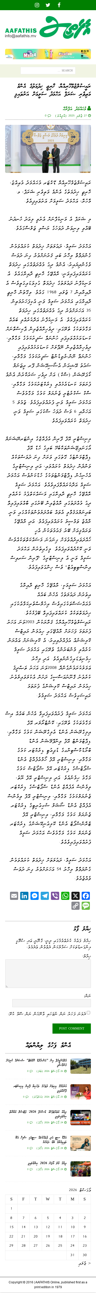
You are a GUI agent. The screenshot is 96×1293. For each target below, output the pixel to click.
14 (23, 1227)
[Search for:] (48, 71)
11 (60, 1227)
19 (48, 1236)
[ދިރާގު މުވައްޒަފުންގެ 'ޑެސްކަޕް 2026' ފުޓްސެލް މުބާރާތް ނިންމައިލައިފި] (80, 1117)
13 (36, 1227)
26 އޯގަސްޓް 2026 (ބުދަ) (49, 1071)
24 (72, 1245)
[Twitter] (48, 5)
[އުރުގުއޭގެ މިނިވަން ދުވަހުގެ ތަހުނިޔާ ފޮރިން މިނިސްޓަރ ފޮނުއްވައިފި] (80, 1091)
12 (48, 1227)
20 (36, 1236)
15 (11, 1227)
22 (11, 1236)
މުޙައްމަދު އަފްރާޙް (74, 109)
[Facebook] (59, 5)
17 (72, 1236)
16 (84, 1236)
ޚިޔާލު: (86, 956)
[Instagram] (37, 5)
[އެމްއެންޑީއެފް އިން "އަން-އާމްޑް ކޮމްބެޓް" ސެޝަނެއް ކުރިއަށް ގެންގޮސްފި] (80, 1066)
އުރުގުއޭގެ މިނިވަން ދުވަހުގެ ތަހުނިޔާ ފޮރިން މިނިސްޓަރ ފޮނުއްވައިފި (40, 1089)
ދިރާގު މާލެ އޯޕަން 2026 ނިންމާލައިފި (47, 1163)
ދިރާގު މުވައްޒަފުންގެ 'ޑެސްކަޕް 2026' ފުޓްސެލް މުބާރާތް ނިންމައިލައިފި (38, 1114)
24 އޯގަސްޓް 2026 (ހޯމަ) (49, 1122)
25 (60, 1245)
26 (48, 1245)
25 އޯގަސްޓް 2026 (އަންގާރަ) (47, 1096)
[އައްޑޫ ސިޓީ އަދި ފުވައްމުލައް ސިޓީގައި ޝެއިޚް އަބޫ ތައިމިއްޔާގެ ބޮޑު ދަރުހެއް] (80, 1143)
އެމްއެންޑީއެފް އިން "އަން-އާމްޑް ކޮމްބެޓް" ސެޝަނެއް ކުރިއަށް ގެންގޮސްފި (36, 1063)
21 (23, 1236)
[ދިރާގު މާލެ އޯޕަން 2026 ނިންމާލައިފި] (80, 1169)
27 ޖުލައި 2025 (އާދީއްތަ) (71, 115)
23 (85, 1245)
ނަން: (87, 995)
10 (72, 1227)
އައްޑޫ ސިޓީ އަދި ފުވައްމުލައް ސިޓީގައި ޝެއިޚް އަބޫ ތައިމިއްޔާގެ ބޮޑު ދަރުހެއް (41, 1140)
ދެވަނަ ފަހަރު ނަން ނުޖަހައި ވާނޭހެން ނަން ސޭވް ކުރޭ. (47, 1013)
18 (60, 1236)
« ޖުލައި (84, 1263)
